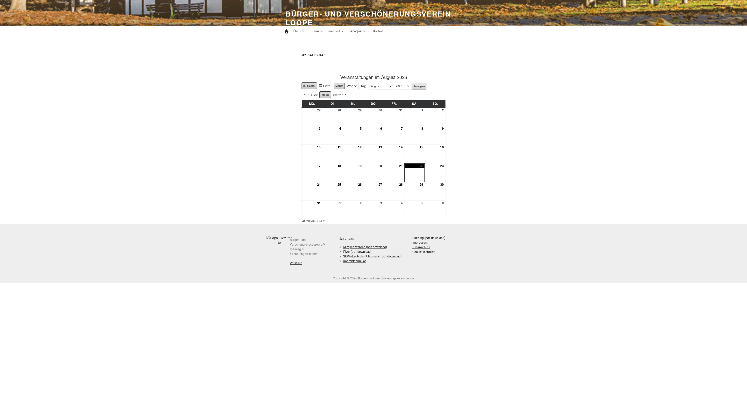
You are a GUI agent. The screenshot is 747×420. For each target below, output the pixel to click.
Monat (339, 85)
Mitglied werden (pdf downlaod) (365, 247)
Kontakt (378, 31)
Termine (317, 31)
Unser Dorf (333, 31)
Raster (309, 86)
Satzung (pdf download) (428, 238)
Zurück (313, 95)
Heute (325, 94)
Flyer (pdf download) (357, 252)
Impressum (420, 242)
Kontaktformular (354, 261)
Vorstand (296, 263)
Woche (352, 86)
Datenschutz (421, 247)
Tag (363, 86)
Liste (324, 87)
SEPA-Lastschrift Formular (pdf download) (372, 256)
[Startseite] (286, 31)
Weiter (338, 95)
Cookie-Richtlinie (423, 252)
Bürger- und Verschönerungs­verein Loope (368, 18)
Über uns (298, 31)
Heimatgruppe (357, 31)
